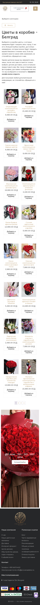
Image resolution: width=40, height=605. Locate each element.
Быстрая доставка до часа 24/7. (12, 2)
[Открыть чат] (36, 595)
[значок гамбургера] (35, 9)
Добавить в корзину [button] (11, 120)
